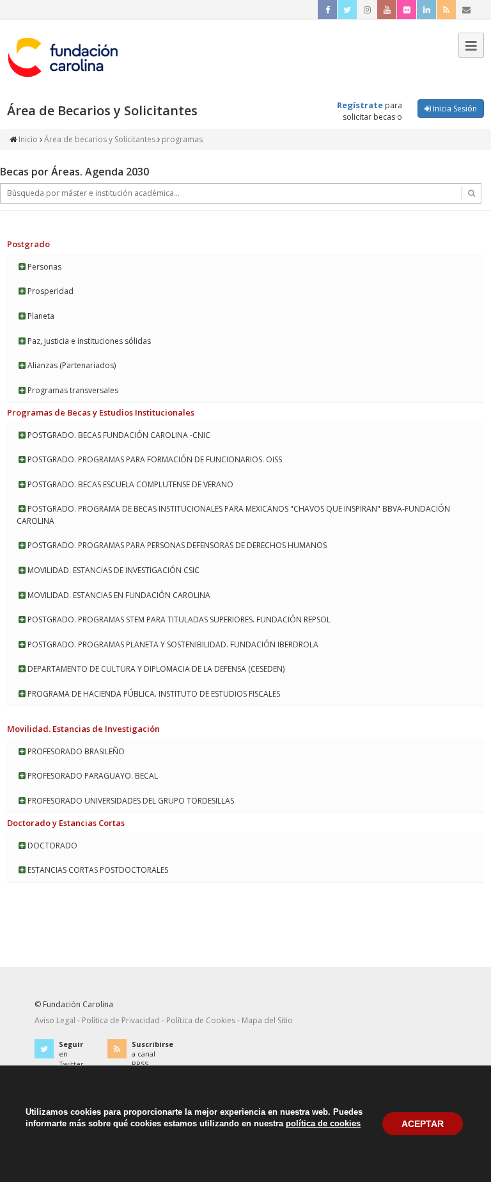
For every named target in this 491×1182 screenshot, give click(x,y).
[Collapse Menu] (471, 45)
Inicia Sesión (454, 108)
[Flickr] (406, 9)
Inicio (28, 139)
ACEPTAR (422, 1124)
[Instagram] (367, 9)
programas (182, 139)
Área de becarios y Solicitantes (99, 139)
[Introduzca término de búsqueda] (240, 193)
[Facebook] (327, 9)
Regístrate (360, 105)
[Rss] (446, 9)
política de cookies (323, 1123)
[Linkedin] (426, 9)
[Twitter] (347, 9)
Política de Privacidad (121, 1020)
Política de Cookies (200, 1020)
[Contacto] (466, 9)
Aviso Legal (55, 1020)
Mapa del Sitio (267, 1020)
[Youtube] (386, 9)
